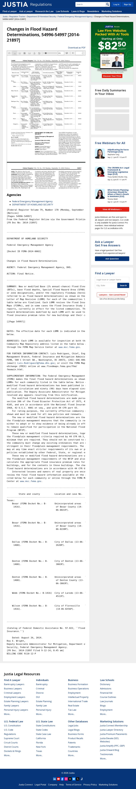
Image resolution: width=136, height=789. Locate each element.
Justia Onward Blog (109, 750)
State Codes (42, 729)
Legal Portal (40, 785)
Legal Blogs (74, 729)
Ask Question (112, 258)
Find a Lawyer (10, 11)
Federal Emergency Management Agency (75, 16)
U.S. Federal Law (13, 721)
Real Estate (73, 705)
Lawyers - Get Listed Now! (112, 294)
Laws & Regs (78, 11)
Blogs (103, 705)
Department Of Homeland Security (41, 16)
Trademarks (74, 746)
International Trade (78, 701)
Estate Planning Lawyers (16, 701)
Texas (39, 751)
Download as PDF (76, 47)
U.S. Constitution (12, 725)
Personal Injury (43, 709)
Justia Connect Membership (114, 725)
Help (61, 785)
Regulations (10, 734)
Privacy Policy (90, 785)
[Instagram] (66, 778)
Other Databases (78, 721)
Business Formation (78, 684)
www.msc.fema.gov (69, 347)
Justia (5, 16)
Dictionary (105, 684)
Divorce (40, 692)
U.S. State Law (44, 721)
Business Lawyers (13, 688)
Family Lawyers (11, 705)
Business (73, 680)
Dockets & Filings (12, 751)
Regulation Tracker (17, 16)
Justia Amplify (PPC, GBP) (112, 745)
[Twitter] (77, 778)
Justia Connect (26, 785)
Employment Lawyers (14, 697)
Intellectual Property (78, 697)
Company (52, 785)
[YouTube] (58, 778)
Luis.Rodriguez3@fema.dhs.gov (36, 363)
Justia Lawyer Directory (111, 729)
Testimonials (106, 754)
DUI (38, 697)
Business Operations (78, 688)
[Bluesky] (73, 778)
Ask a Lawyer (26, 11)
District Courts (11, 746)
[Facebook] (62, 778)
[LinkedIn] (54, 778)
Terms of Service (73, 785)
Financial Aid (106, 692)
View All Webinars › (112, 209)
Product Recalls (75, 738)
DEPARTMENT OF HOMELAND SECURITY (32, 204)
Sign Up (127, 4)
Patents (72, 742)
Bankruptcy (42, 684)
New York (41, 746)
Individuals (42, 680)
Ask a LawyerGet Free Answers (107, 243)
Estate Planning (44, 701)
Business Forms (76, 734)
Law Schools (62, 11)
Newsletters (93, 11)
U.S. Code (8, 729)
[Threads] (70, 778)
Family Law (41, 705)
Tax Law (72, 709)
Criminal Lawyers (12, 692)
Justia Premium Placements (113, 734)
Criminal (40, 688)
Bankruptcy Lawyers (14, 684)
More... (7, 714)
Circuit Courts (11, 742)
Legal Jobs (73, 725)
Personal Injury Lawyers (16, 709)
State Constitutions (45, 725)
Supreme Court (11, 738)
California (41, 738)
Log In (116, 4)
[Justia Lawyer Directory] (81, 778)
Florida (39, 742)
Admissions (105, 688)
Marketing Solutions (112, 11)
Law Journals (106, 701)
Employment (74, 692)
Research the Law (44, 11)
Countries (73, 751)
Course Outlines (108, 697)
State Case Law (43, 734)
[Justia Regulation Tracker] (15, 4)
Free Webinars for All (110, 143)
